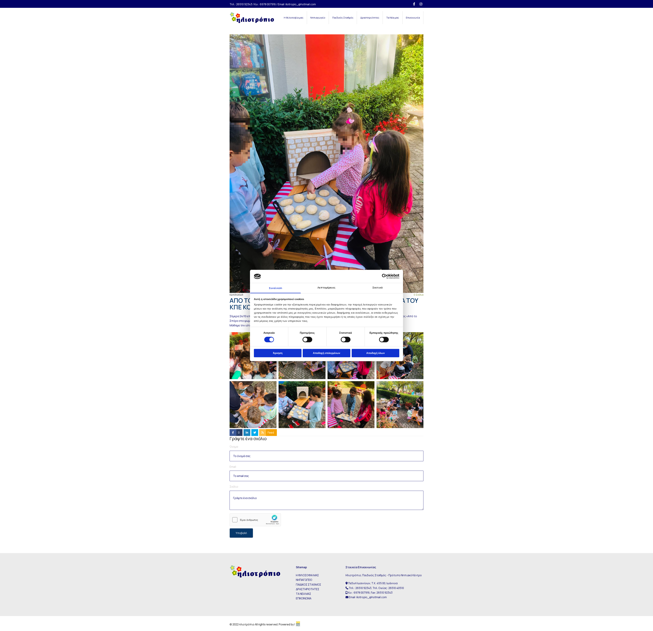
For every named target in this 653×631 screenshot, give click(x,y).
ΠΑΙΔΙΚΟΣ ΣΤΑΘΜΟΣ (308, 584)
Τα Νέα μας (392, 17)
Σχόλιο (234, 486)
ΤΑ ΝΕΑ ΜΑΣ (303, 594)
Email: (233, 467)
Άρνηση (277, 353)
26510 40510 (396, 588)
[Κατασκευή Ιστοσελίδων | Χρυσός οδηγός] (298, 624)
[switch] (307, 339)
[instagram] (420, 3)
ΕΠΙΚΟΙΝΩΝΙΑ (303, 598)
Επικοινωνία (413, 17)
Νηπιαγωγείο (317, 17)
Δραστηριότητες (369, 17)
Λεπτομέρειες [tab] (326, 287)
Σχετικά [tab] (377, 287)
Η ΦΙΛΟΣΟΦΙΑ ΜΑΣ (307, 575)
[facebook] (414, 3)
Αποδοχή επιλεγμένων (326, 353)
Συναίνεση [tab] (275, 288)
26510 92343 (244, 4)
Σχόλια (418, 294)
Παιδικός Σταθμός (342, 17)
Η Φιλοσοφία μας (293, 17)
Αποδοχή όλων (375, 353)
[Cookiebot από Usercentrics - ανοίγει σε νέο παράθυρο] (384, 276)
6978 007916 (268, 4)
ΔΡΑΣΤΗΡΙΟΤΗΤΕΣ (307, 589)
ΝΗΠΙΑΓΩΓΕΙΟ (304, 580)
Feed (271, 432)
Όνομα (234, 447)
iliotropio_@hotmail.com (301, 4)
